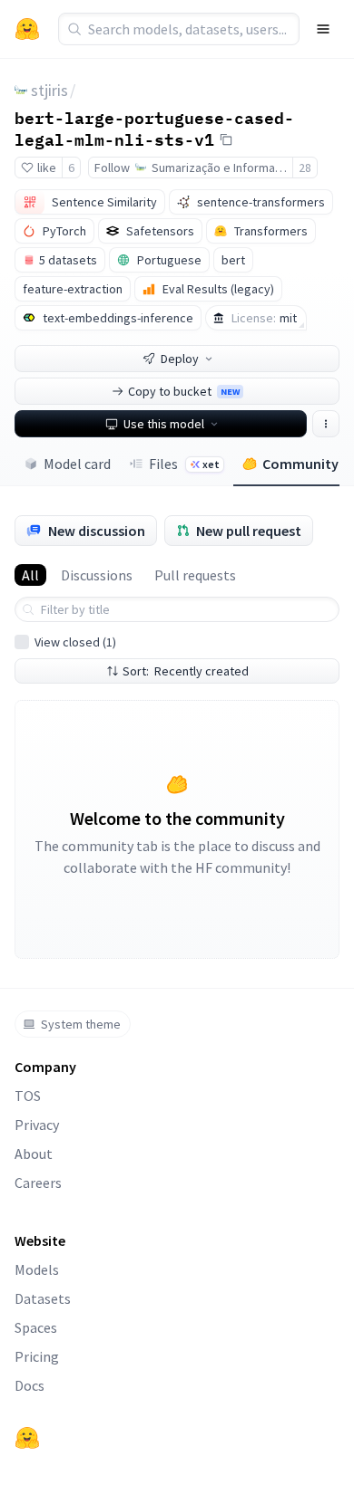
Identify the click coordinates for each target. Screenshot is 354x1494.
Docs (29, 1385)
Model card (77, 464)
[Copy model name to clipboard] (226, 139)
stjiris (49, 90)
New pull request (248, 531)
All (30, 575)
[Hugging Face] (27, 1438)
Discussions (97, 575)
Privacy (37, 1125)
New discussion (96, 531)
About (34, 1153)
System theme (81, 1024)
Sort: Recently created (186, 671)
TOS (28, 1096)
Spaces (36, 1327)
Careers (38, 1182)
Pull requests (195, 575)
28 (305, 167)
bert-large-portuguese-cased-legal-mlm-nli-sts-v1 (154, 128)
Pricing (37, 1356)
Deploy (180, 358)
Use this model (163, 424)
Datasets (43, 1298)
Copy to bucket (184, 391)
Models (37, 1269)
